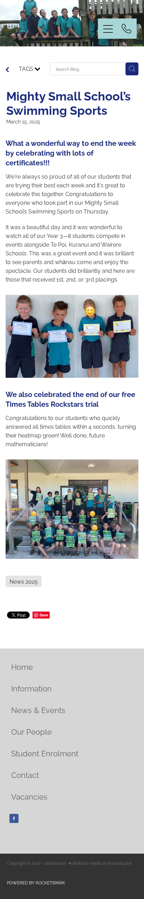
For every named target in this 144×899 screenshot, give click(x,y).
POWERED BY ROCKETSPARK (36, 882)
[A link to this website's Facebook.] (14, 818)
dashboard (54, 863)
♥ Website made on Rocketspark (100, 863)
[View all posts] (7, 70)
